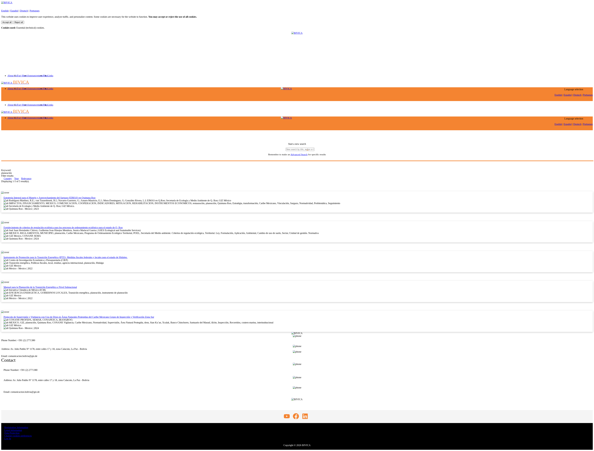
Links (50, 75)
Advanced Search (299, 154)
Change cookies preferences (18, 435)
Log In (7, 438)
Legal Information (13, 430)
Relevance (26, 178)
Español (14, 10)
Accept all (6, 22)
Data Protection (11, 433)
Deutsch (24, 10)
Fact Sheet (22, 75)
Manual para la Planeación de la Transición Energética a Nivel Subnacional (40, 287)
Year (16, 178)
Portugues (34, 10)
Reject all (19, 22)
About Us (12, 75)
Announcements (35, 75)
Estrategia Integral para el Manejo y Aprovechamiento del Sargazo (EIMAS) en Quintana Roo (49, 197)
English (5, 10)
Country (8, 178)
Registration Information (16, 427)
